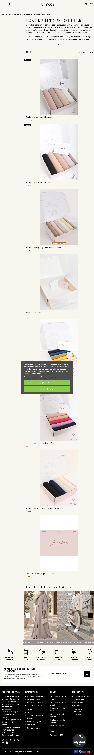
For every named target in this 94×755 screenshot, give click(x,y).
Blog (52, 732)
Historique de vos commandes (81, 697)
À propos (31, 709)
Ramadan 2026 (56, 735)
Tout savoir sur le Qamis (57, 727)
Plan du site (31, 725)
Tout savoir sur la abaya (57, 709)
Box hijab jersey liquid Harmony (39, 117)
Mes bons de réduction (79, 710)
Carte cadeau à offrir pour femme (40, 573)
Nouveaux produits (35, 696)
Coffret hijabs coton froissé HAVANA (41, 443)
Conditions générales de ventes (36, 716)
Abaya (4, 722)
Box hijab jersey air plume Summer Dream (43, 247)
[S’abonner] (87, 674)
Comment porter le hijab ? (58, 697)
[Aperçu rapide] (59, 114)
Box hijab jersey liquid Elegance (39, 182)
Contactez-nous (33, 728)
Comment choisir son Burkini (59, 715)
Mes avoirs (78, 702)
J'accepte (47, 382)
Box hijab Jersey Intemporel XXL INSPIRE (43, 508)
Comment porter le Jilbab (58, 703)
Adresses (78, 705)
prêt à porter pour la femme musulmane (10, 700)
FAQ (28, 712)
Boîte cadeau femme (34, 312)
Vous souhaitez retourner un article (35, 701)
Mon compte (79, 715)
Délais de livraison (34, 705)
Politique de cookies (32, 377)
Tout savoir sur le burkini (57, 721)
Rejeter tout (47, 389)
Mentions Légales (34, 721)
